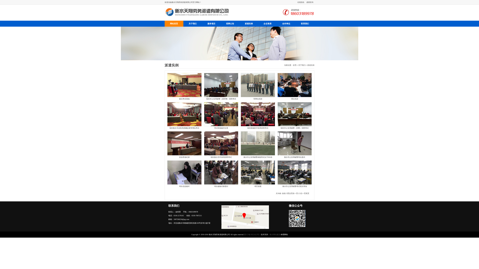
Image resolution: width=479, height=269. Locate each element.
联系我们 (305, 24)
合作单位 (286, 24)
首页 (294, 65)
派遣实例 (249, 24)
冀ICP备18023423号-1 (252, 234)
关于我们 (193, 24)
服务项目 (211, 24)
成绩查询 (309, 2)
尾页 (307, 193)
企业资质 (268, 24)
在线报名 (300, 2)
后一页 (303, 193)
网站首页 (174, 24)
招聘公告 (230, 24)
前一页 (295, 193)
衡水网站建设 (275, 234)
